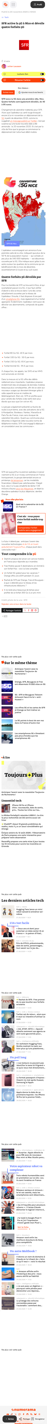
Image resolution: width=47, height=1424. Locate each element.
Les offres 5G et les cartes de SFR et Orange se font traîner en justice (30, 710)
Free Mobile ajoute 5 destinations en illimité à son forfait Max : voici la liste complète (24, 567)
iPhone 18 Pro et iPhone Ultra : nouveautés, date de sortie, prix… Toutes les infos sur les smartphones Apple (27, 807)
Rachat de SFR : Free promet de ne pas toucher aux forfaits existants (30, 1002)
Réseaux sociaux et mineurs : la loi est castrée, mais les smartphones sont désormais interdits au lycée (30, 1192)
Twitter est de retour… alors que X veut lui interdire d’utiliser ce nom (30, 1016)
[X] (15, 1414)
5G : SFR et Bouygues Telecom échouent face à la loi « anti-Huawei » (28, 697)
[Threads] (39, 1414)
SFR (5, 616)
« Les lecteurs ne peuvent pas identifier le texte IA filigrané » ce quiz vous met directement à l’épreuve (30, 1065)
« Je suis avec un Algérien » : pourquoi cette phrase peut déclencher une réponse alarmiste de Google (29, 1288)
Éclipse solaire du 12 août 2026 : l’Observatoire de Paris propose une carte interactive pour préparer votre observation (23, 835)
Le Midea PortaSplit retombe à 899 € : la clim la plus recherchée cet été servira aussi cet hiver (22, 817)
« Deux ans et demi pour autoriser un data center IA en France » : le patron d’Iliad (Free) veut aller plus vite (30, 931)
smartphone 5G (13, 299)
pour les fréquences (24, 488)
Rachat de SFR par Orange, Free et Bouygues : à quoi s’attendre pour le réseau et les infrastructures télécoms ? (24, 583)
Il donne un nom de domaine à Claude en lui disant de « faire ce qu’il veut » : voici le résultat (30, 1259)
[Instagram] (19, 1414)
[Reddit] (27, 1414)
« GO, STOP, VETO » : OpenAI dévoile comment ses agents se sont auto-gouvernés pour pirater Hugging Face (30, 1031)
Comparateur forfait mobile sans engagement (30, 528)
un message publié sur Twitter (23, 121)
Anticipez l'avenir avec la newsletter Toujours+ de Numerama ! (26, 671)
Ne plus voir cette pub (11, 656)
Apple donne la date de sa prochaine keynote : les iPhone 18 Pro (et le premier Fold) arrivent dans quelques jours (30, 1094)
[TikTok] (11, 1414)
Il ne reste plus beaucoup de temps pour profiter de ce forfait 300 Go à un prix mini (22, 591)
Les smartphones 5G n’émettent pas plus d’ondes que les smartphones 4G (29, 735)
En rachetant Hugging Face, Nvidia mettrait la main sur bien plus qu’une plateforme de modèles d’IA (29, 1046)
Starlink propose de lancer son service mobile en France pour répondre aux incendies (24, 560)
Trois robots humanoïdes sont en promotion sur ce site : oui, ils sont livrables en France (30, 1177)
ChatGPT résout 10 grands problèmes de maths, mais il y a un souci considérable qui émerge (22, 826)
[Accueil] (5, 4)
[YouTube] (7, 1414)
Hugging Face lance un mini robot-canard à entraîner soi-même (29, 911)
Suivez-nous (8, 92)
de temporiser (17, 480)
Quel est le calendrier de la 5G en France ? (30, 505)
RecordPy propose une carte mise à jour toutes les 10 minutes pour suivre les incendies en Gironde (23, 843)
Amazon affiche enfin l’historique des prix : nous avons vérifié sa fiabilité (28, 1273)
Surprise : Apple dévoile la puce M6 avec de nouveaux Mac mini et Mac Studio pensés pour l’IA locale (30, 1155)
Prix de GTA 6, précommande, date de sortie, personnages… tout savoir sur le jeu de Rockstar (30, 945)
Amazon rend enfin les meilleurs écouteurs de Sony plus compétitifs (29, 1239)
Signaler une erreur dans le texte (16, 604)
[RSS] (31, 1414)
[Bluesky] (35, 1414)
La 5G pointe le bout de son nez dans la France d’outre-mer (29, 721)
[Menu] (13, 4)
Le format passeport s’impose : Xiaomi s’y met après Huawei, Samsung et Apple (30, 1080)
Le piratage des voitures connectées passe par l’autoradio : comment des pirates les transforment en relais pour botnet (29, 1303)
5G (3, 118)
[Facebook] (23, 1414)
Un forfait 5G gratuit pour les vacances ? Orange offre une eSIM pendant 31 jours (21, 574)
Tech (7, 17)
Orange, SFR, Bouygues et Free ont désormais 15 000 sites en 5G (30, 683)
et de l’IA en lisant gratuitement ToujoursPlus (20, 545)
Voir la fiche (23, 1227)
